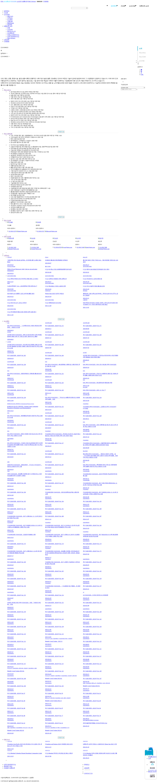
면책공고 (86, 764)
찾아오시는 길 (11, 31)
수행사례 (10, 21)
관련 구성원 (7, 236)
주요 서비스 (7, 90)
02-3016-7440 (80, 247)
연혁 (8, 28)
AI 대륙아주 (7, 1)
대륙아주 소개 (8, 26)
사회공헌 (6, 39)
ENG (2, 1)
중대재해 (13, 1)
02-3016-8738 (58, 247)
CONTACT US (88, 773)
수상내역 (10, 29)
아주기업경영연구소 (13, 36)
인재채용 (45, 1)
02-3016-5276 (12, 231)
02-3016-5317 (41, 231)
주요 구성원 (7, 220)
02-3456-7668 (103, 247)
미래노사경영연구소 (13, 34)
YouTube (9, 24)
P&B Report (10, 23)
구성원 (123, 6)
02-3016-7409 (35, 247)
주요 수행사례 (8, 133)
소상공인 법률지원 (22, 1)
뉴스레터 (10, 19)
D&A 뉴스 (10, 16)
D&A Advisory (32, 1)
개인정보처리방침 (89, 766)
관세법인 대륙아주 (9, 768)
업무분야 (114, 6)
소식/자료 (132, 6)
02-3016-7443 (12, 247)
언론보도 (10, 18)
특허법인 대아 (8, 766)
